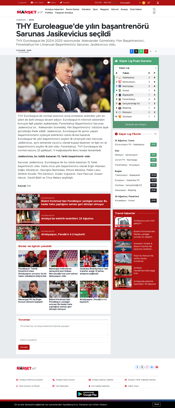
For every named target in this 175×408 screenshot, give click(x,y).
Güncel (115, 9)
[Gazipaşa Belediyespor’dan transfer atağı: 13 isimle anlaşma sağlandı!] (94, 258)
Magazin (104, 9)
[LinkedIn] (152, 367)
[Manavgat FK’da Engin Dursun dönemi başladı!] (32, 289)
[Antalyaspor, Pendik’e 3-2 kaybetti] (94, 289)
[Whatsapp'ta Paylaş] (141, 51)
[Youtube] (157, 367)
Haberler (21, 20)
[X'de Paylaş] (136, 51)
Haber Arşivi (133, 386)
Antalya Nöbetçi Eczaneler (31, 380)
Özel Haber (136, 9)
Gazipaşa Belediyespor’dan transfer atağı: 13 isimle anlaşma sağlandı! (94, 271)
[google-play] (87, 394)
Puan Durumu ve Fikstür (29, 386)
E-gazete (22, 3)
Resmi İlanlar (72, 9)
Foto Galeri (38, 3)
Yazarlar (66, 3)
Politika (49, 13)
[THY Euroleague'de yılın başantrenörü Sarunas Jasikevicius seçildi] (63, 84)
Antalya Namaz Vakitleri (102, 380)
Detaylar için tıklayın (135, 124)
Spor (95, 9)
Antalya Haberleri (54, 9)
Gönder (24, 347)
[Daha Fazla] (146, 51)
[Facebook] (137, 367)
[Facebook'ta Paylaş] (131, 51)
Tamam (156, 404)
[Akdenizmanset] (30, 11)
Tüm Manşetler (62, 386)
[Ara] (154, 9)
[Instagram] (147, 367)
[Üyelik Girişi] (157, 2)
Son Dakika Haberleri (100, 386)
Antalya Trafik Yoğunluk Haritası (142, 380)
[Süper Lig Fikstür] (155, 134)
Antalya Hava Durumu (65, 380)
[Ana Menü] (154, 12)
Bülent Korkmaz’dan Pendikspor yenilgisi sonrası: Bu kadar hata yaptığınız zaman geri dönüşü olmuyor (60, 304)
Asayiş (124, 9)
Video (53, 3)
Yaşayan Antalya (64, 13)
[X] (142, 367)
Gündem (86, 9)
